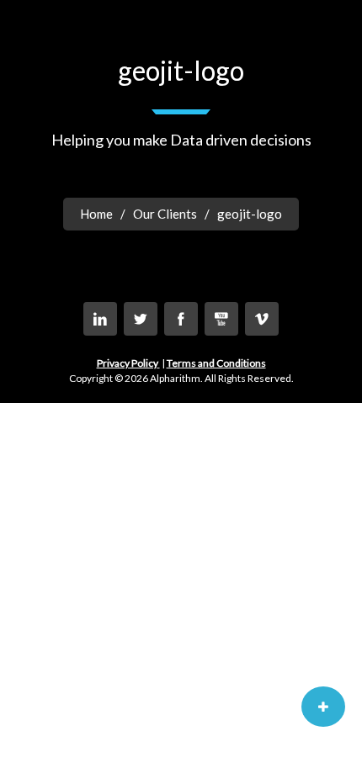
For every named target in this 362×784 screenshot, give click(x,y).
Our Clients (165, 213)
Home (96, 213)
